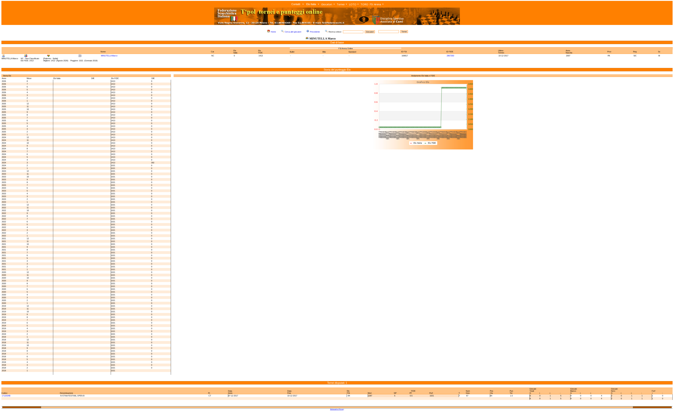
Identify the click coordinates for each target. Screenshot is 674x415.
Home (273, 32)
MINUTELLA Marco (109, 56)
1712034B (6, 396)
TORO (364, 4)
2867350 (450, 56)
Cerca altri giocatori (293, 32)
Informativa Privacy (337, 409)
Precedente (315, 32)
